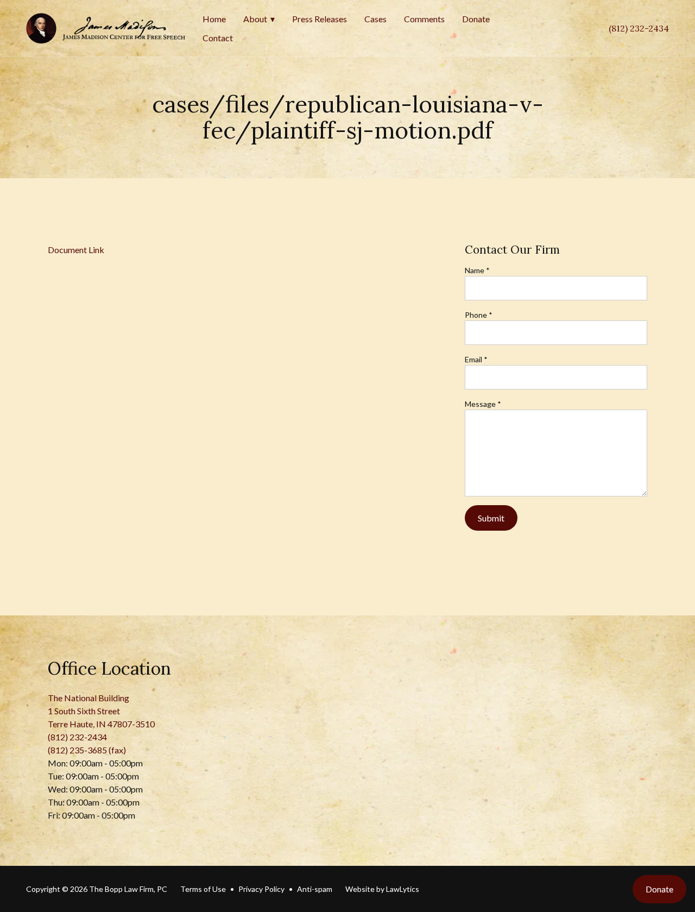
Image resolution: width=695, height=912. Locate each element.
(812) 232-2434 (639, 28)
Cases (375, 19)
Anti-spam (314, 889)
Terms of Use (203, 889)
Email (476, 359)
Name (477, 270)
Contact (218, 38)
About (255, 19)
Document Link (76, 249)
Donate (476, 19)
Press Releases (319, 19)
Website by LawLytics (382, 889)
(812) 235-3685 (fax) (87, 750)
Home (214, 19)
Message (483, 403)
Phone (478, 314)
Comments (424, 19)
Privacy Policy (261, 889)
